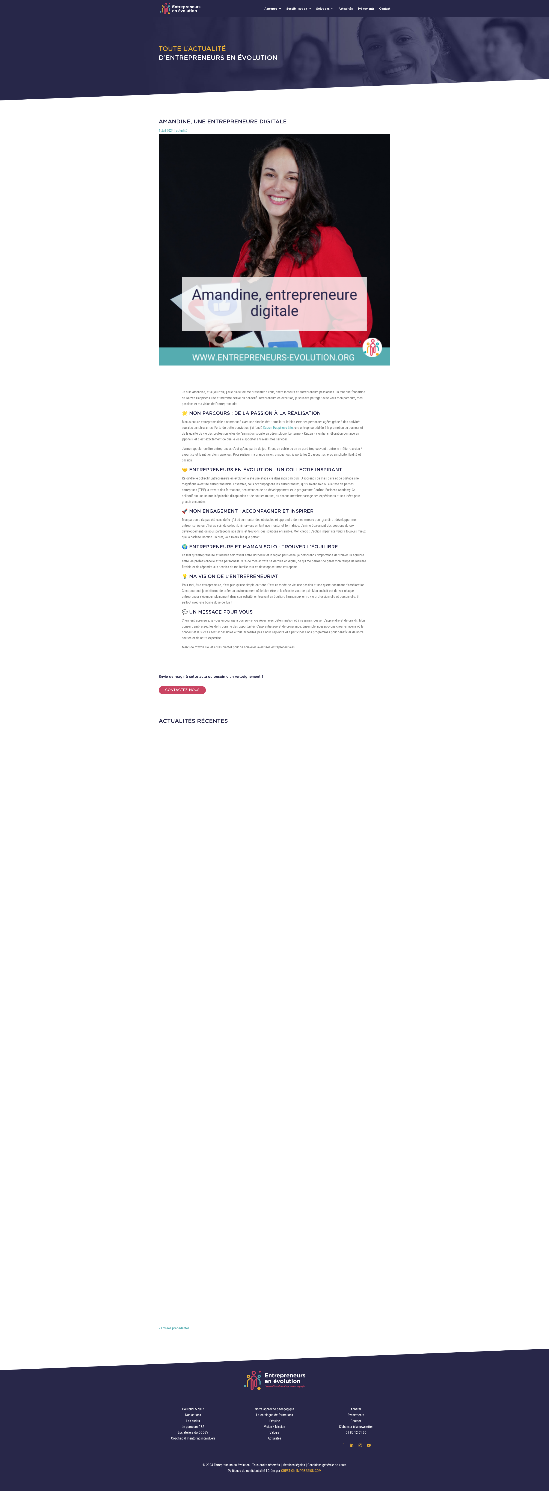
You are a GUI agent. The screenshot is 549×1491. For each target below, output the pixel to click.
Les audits (193, 1421)
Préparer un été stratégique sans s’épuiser (221, 1083)
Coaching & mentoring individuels (193, 1438)
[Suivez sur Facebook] (343, 1445)
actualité (181, 131)
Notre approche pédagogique (274, 1409)
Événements (365, 8)
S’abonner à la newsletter (356, 1427)
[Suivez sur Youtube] (368, 1445)
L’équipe (274, 1421)
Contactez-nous (182, 690)
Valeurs (274, 1432)
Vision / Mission (274, 1427)
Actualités (346, 8)
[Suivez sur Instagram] (360, 1445)
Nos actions (193, 1415)
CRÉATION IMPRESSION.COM (301, 1471)
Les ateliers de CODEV (193, 1432)
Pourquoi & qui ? (193, 1409)
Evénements (356, 1415)
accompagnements (195, 1293)
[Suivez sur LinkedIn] (351, 1445)
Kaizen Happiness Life (278, 428)
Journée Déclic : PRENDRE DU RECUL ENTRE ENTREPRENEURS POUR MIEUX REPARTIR (265, 888)
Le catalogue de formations (274, 1415)
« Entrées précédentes (174, 1328)
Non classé (229, 1293)
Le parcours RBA (193, 1427)
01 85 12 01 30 (356, 1432)
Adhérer (356, 1409)
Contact (384, 8)
